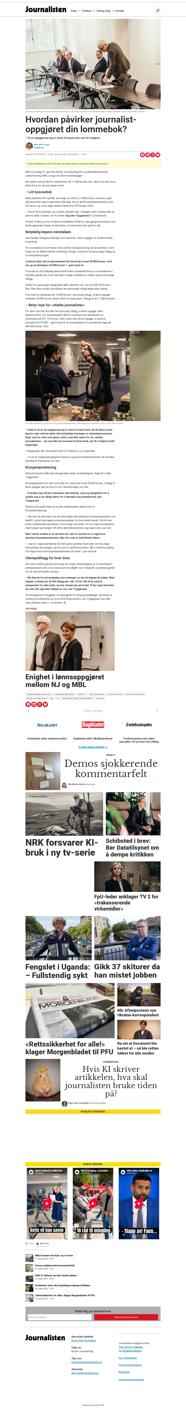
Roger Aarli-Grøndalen (83, 1340)
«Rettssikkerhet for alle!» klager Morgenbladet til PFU (65, 1295)
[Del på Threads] (152, 154)
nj (58, 698)
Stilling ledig (103, 11)
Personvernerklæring (130, 1364)
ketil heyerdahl (97, 694)
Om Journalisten (128, 1357)
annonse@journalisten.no (85, 1373)
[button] (29, 711)
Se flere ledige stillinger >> (93, 747)
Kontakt (119, 11)
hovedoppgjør (115, 694)
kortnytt (82, 694)
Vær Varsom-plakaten (131, 1347)
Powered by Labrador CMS (93, 1405)
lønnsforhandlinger (64, 694)
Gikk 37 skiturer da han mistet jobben (56, 1275)
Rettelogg (124, 1372)
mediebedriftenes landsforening (77, 698)
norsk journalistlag (37, 698)
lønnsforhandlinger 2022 (39, 694)
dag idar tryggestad (135, 694)
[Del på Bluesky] (157, 154)
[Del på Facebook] (142, 154)
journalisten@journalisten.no (86, 1362)
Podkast (87, 11)
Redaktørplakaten (132, 1350)
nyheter (100, 698)
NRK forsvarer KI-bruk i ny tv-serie (54, 1255)
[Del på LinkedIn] (147, 154)
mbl (52, 698)
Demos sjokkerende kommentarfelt (55, 1265)
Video (74, 11)
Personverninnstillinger (131, 1379)
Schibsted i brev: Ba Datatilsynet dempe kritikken (62, 1285)
